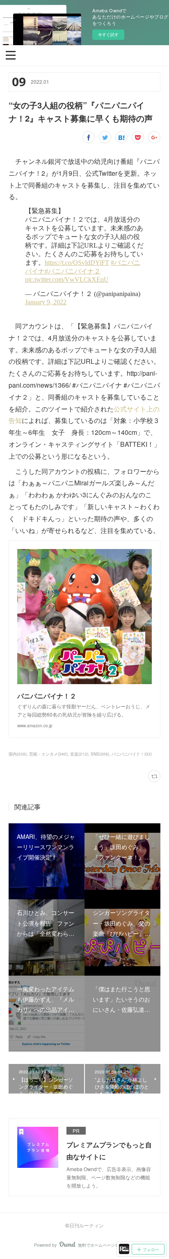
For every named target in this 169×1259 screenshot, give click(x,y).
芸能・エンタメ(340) (48, 754)
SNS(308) (100, 754)
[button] (11, 54)
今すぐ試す (108, 34)
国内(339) (18, 754)
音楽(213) (79, 754)
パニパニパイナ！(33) (132, 754)
